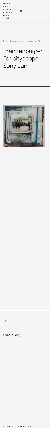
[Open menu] (21, 11)
